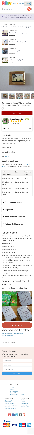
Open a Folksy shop (10, 400)
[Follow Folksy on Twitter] (16, 414)
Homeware (5, 333)
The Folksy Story (25, 400)
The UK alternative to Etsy (11, 405)
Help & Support (8, 401)
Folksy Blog (7, 407)
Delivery (12, 387)
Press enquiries (25, 407)
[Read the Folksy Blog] (24, 414)
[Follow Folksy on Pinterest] (9, 414)
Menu (14, 3)
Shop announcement (13, 202)
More (7, 156)
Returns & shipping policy (15, 224)
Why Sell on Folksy (9, 403)
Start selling (22, 3)
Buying (13, 393)
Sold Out (17, 113)
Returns (12, 389)
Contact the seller (14, 391)
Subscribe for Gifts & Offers (17, 394)
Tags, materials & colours (15, 216)
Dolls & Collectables (17, 333)
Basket (28, 3)
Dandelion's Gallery (17, 119)
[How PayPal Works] (17, 429)
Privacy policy (24, 403)
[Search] (29, 9)
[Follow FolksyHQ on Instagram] (20, 414)
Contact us (23, 401)
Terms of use (24, 405)
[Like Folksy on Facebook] (13, 414)
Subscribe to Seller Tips (11, 408)
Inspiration (9, 209)
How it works (13, 386)
